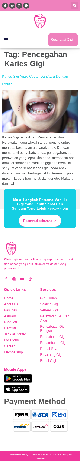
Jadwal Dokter (15, 334)
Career (9, 346)
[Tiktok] (30, 279)
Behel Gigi (48, 361)
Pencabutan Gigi (52, 337)
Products (10, 322)
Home (8, 298)
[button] (74, 5)
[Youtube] (22, 279)
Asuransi (10, 316)
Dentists (10, 328)
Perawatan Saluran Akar (54, 318)
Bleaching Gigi (51, 355)
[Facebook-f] (6, 279)
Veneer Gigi (49, 310)
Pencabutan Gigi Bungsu (52, 329)
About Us (11, 304)
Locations (11, 340)
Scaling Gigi (49, 304)
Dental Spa (48, 349)
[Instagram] (14, 279)
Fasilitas (10, 310)
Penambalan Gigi (53, 343)
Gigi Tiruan (48, 298)
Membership (13, 352)
